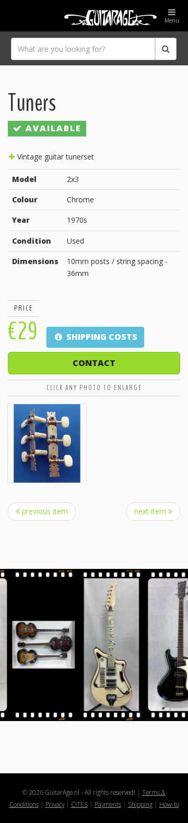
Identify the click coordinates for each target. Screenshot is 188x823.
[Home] (94, 15)
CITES (79, 804)
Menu (171, 20)
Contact (94, 363)
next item (151, 511)
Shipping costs (100, 336)
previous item (44, 511)
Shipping (140, 804)
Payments (108, 804)
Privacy (54, 804)
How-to (169, 804)
